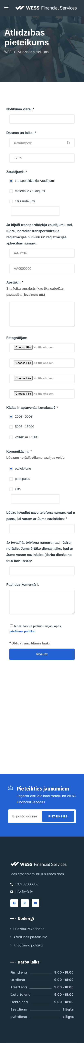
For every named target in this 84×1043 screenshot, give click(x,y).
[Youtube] (35, 903)
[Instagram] (25, 903)
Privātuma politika (28, 945)
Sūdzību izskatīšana (28, 929)
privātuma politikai (22, 631)
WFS (8, 52)
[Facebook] (14, 903)
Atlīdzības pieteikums (30, 937)
